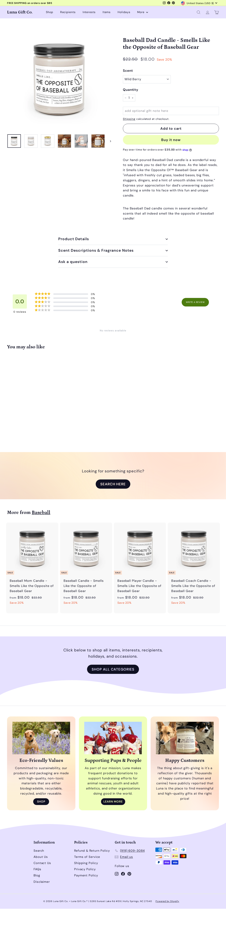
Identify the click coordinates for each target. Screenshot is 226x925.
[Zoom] (59, 79)
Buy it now (171, 139)
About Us (41, 857)
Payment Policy (86, 875)
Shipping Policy (86, 863)
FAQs (37, 869)
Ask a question (73, 261)
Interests (89, 12)
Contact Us (42, 863)
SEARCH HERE (113, 484)
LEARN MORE (113, 801)
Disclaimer (42, 882)
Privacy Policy (85, 869)
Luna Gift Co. (19, 12)
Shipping (129, 119)
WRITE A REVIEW (195, 302)
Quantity (130, 89)
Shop (49, 12)
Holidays (124, 12)
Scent (128, 70)
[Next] (109, 141)
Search (39, 851)
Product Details (73, 238)
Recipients (68, 12)
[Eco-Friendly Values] (41, 738)
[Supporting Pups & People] (113, 738)
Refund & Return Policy (92, 851)
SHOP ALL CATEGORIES (113, 669)
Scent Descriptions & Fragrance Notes (96, 250)
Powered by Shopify (167, 901)
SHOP (41, 801)
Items (107, 12)
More (141, 12)
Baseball (41, 512)
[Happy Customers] (185, 738)
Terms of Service (87, 857)
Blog (37, 875)
